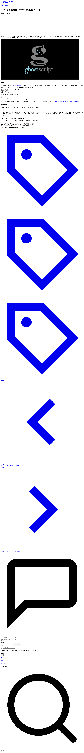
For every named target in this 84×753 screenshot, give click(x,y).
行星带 (7, 1)
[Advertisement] (42, 24)
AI (1, 3)
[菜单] (3, 4)
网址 (3, 640)
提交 (2, 655)
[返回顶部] (1, 751)
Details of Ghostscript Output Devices (63, 101)
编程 (3, 3)
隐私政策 (3, 663)
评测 (7, 3)
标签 (2, 657)
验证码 (2, 642)
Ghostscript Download (16, 85)
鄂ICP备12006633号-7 (13, 666)
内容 (2, 648)
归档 (2, 660)
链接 (2, 658)
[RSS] (1, 664)
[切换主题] (2, 4)
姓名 (2, 637)
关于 (2, 661)
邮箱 (2, 639)
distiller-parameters (28, 128)
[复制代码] (3, 89)
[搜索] (1, 4)
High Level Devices (75, 101)
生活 (5, 3)
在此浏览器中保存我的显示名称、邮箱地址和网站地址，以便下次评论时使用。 (20, 650)
